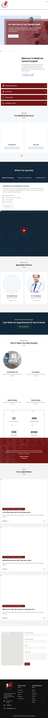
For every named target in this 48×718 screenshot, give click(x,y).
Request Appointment (11, 85)
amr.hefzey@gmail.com (18, 509)
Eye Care (36, 144)
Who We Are (20, 690)
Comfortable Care (12, 372)
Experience (20, 696)
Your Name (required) (29, 632)
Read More (4, 521)
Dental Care (12, 144)
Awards (19, 694)
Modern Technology (8, 177)
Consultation (36, 372)
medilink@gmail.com (7, 708)
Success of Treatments (24, 177)
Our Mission (20, 692)
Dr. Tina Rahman (36, 296)
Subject (26, 645)
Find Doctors (8, 91)
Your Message (27, 652)
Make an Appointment (24, 326)
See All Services (7, 206)
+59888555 (7, 705)
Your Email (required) (29, 639)
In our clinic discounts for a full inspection (16, 512)
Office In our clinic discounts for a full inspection (18, 609)
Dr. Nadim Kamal (12, 296)
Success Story (21, 698)
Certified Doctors (41, 177)
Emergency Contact (10, 103)
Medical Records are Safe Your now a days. (16, 560)
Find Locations (9, 97)
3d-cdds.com (32, 715)
